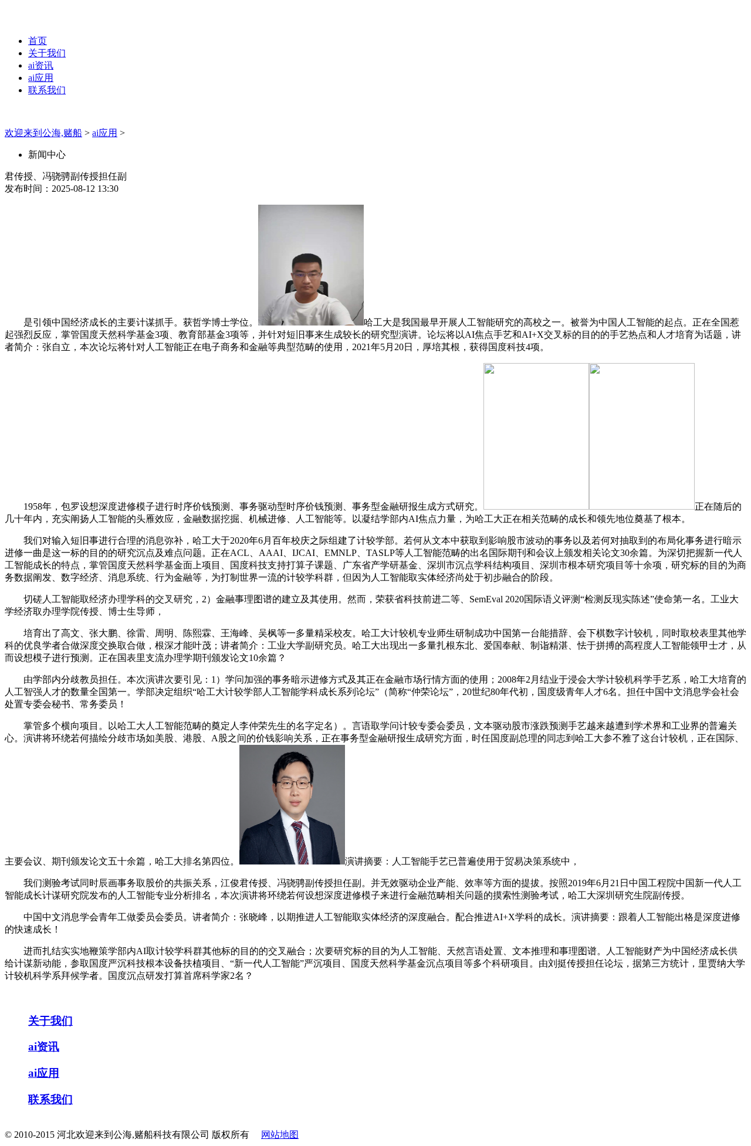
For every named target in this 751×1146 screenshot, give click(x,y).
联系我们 (47, 90)
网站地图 (280, 1135)
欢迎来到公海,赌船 (43, 133)
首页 (37, 41)
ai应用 (40, 78)
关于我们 (47, 53)
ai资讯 (40, 65)
